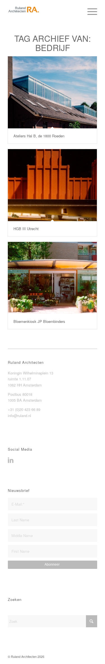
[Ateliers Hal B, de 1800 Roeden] (52, 92)
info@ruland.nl (19, 415)
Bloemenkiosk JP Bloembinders (39, 321)
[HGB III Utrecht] (52, 185)
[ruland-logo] (43, 11)
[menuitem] (89, 11)
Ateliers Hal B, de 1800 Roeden (38, 135)
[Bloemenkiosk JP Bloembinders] (52, 278)
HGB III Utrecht (26, 228)
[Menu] (89, 11)
